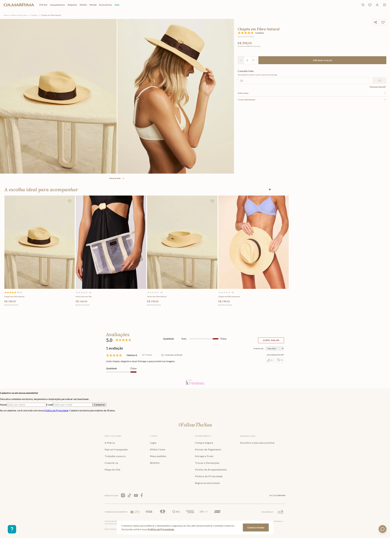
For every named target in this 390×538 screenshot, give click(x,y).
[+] (253, 60)
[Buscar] (363, 5)
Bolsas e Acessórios (19, 15)
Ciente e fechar (255, 527)
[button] (110, 276)
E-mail (49, 404)
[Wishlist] (370, 5)
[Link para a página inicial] (6, 15)
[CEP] (305, 77)
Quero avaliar (271, 340)
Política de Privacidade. (161, 529)
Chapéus (34, 15)
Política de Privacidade (56, 410)
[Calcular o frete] (379, 80)
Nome (3, 404)
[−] (241, 60)
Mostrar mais (115, 178)
